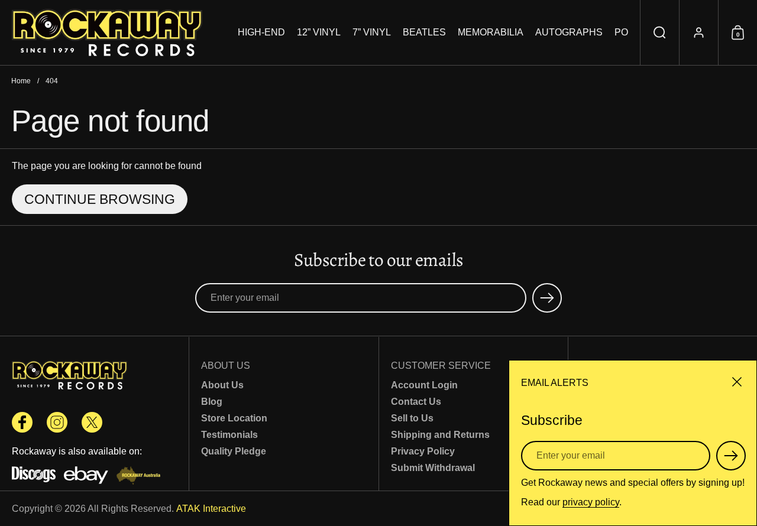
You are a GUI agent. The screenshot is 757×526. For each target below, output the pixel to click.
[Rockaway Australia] (138, 476)
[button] (659, 32)
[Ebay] (86, 476)
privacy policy (590, 502)
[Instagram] (57, 422)
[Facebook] (22, 422)
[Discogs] (34, 476)
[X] (92, 422)
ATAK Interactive (211, 509)
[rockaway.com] (107, 32)
